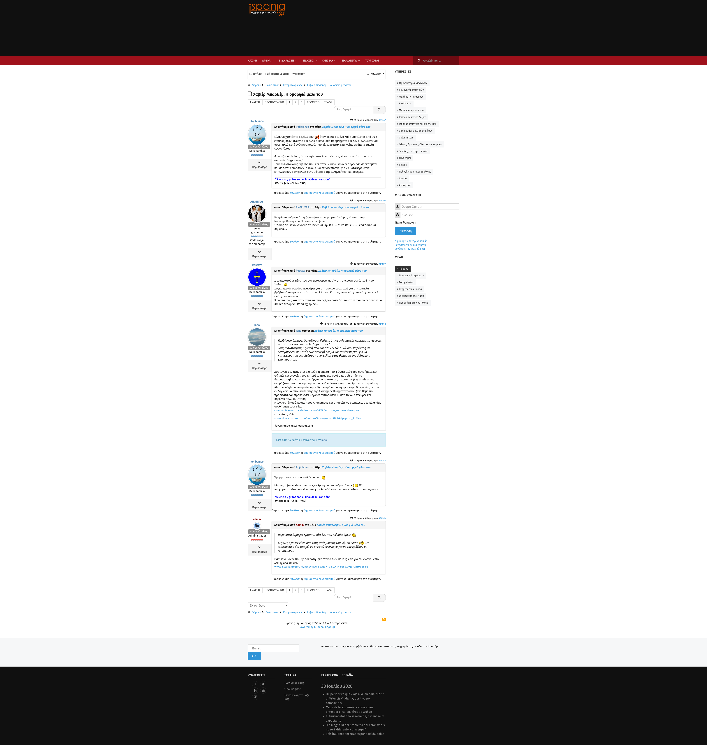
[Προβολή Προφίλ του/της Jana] (257, 336)
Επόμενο (313, 102)
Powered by (306, 627)
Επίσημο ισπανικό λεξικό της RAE (418, 124)
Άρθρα (266, 60)
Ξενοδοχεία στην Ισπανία (413, 151)
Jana (257, 325)
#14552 (382, 120)
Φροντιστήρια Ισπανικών (413, 83)
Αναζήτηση (298, 73)
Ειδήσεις (308, 60)
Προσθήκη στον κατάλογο (413, 302)
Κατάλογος (405, 103)
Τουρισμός (372, 60)
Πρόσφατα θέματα (277, 73)
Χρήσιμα (327, 60)
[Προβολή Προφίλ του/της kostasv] (257, 276)
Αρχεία (403, 178)
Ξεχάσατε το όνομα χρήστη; (410, 245)
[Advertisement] (390, 28)
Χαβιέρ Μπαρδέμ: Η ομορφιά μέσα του (346, 127)
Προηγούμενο (274, 102)
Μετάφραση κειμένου (411, 110)
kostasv (257, 265)
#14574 (382, 518)
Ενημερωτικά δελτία (410, 289)
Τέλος (328, 102)
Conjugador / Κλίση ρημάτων (415, 130)
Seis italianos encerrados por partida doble (355, 734)
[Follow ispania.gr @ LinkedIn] (255, 690)
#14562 (382, 323)
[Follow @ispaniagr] (263, 684)
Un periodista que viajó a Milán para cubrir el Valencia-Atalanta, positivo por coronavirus (355, 698)
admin (257, 519)
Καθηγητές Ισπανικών (411, 90)
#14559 (382, 263)
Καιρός (403, 164)
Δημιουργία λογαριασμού (319, 192)
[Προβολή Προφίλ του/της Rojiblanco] (257, 133)
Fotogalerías (406, 282)
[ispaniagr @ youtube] (263, 690)
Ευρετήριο (255, 73)
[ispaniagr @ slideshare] (255, 697)
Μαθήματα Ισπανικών (411, 96)
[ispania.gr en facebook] (255, 684)
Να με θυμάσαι (404, 222)
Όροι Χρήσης (292, 689)
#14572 (382, 460)
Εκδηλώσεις (286, 60)
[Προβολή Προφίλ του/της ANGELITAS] (257, 213)
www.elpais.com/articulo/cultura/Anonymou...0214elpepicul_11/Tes (317, 418)
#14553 (382, 200)
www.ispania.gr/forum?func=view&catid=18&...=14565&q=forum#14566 (321, 566)
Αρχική (252, 60)
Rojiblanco (257, 121)
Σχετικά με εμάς (294, 683)
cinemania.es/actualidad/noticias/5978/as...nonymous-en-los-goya (316, 410)
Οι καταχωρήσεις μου (411, 296)
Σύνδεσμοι (405, 158)
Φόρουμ (403, 268)
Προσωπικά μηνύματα (411, 275)
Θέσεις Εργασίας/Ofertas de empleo (420, 144)
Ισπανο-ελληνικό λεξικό (412, 117)
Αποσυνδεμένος (259, 146)
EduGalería (349, 60)
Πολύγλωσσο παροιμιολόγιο (415, 171)
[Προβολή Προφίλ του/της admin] (257, 525)
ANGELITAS (256, 201)
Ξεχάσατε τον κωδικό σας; (410, 248)
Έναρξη (255, 102)
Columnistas (406, 137)
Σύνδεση (295, 192)
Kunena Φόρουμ (324, 627)
